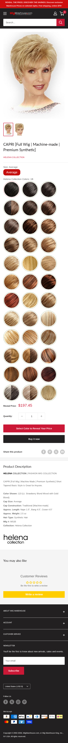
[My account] (55, 13)
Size (10, 167)
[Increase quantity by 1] (41, 416)
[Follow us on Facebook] (5, 702)
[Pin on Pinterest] (50, 452)
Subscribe (13, 670)
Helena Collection (13, 157)
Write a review (34, 594)
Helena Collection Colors (18, 179)
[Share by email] (62, 452)
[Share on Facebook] (43, 452)
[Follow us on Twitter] (12, 702)
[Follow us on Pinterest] (24, 702)
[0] (62, 14)
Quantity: (7, 416)
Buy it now (34, 439)
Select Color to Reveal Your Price (34, 428)
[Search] (60, 22)
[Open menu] (5, 13)
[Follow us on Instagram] (18, 702)
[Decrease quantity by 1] (21, 416)
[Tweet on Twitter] (56, 452)
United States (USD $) (14, 686)
